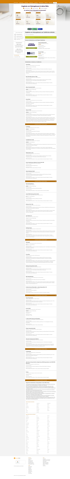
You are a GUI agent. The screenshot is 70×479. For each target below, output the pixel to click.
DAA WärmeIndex (30, 460)
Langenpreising (38, 430)
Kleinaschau (38, 446)
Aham (47, 446)
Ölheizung (46, 2)
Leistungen (44, 458)
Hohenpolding (27, 437)
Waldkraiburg (27, 427)
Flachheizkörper (54, 391)
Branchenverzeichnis (31, 463)
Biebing (37, 443)
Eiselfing (37, 427)
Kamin (53, 384)
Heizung (55, 2)
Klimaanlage (50, 2)
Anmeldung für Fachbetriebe (46, 459)
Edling (37, 424)
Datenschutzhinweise (45, 462)
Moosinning (48, 421)
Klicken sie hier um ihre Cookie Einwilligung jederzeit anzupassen (20, 475)
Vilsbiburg (27, 453)
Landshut (48, 433)
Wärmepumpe (16, 2)
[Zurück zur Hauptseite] (20, 458)
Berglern (37, 437)
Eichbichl (48, 417)
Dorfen (26, 421)
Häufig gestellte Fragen (17, 56)
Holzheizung (30, 470)
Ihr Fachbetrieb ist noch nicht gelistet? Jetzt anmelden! (41, 380)
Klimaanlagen (30, 473)
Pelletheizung (21, 2)
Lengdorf (27, 430)
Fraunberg (27, 449)
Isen (26, 433)
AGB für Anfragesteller (45, 463)
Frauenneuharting (38, 449)
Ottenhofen (38, 433)
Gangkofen (48, 437)
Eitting (48, 427)
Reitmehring (38, 417)
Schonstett (48, 430)
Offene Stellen (44, 461)
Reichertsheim (27, 424)
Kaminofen (36, 2)
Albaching (27, 446)
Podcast (29, 459)
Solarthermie (31, 2)
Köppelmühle (38, 440)
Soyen (26, 440)
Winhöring (38, 453)
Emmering (48, 443)
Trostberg (48, 449)
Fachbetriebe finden (30, 462)
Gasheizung (26, 2)
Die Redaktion (30, 458)
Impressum (44, 465)
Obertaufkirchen (27, 417)
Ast (47, 440)
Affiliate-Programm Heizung (46, 460)
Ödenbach (27, 443)
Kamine (44, 396)
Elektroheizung (41, 2)
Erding (37, 421)
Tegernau (48, 424)
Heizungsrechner (30, 461)
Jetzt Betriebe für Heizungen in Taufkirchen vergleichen (41, 124)
